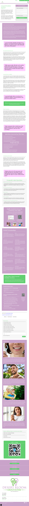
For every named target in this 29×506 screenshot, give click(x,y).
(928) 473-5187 (4, 495)
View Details (10, 307)
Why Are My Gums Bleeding (7, 434)
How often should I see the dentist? (8, 147)
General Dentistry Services (9, 313)
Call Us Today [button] (27, 0)
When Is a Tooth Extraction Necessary (9, 330)
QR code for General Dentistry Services (7, 314)
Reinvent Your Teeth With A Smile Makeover (11, 421)
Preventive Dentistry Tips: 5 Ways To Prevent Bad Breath (14, 357)
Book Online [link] (22, 0)
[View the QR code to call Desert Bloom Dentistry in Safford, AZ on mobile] (15, 455)
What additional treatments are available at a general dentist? (11, 141)
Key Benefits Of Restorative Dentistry (10, 378)
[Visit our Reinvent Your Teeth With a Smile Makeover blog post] (13, 420)
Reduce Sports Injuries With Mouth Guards (9, 327)
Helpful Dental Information (7, 323)
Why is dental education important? (8, 138)
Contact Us (14, 474)
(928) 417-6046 (4, 499)
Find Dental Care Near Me (7, 437)
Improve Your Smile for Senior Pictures (9, 326)
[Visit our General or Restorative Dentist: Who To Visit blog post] (13, 399)
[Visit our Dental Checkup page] (9, 225)
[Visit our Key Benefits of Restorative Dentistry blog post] (13, 378)
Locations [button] (17, 0)
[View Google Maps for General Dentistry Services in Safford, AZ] (11, 219)
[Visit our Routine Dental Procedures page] (20, 225)
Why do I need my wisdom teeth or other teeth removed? (11, 144)
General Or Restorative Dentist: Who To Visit (11, 400)
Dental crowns (17, 111)
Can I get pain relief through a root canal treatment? (10, 151)
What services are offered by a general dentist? (9, 137)
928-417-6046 (21, 281)
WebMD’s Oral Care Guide (9, 292)
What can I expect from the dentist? (8, 136)
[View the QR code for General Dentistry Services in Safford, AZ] (20, 218)
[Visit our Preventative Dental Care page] (14, 225)
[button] (28, 2)
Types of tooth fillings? (6, 148)
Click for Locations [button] (14, 463)
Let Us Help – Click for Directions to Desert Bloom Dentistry (11, 220)
